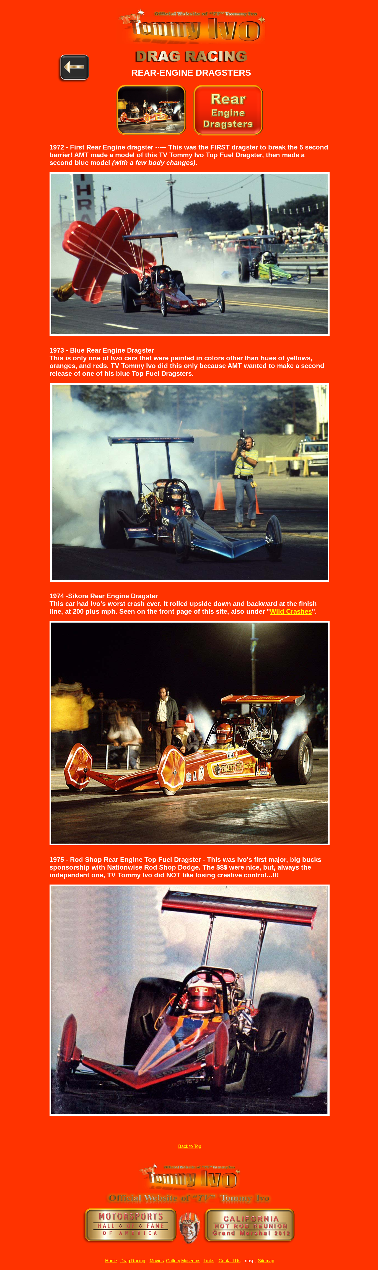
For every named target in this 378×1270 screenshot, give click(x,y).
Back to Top (189, 1146)
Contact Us (229, 1260)
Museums (190, 1260)
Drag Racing (132, 1260)
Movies (157, 1260)
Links (209, 1260)
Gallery (173, 1260)
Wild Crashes (291, 611)
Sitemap (266, 1260)
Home (111, 1260)
